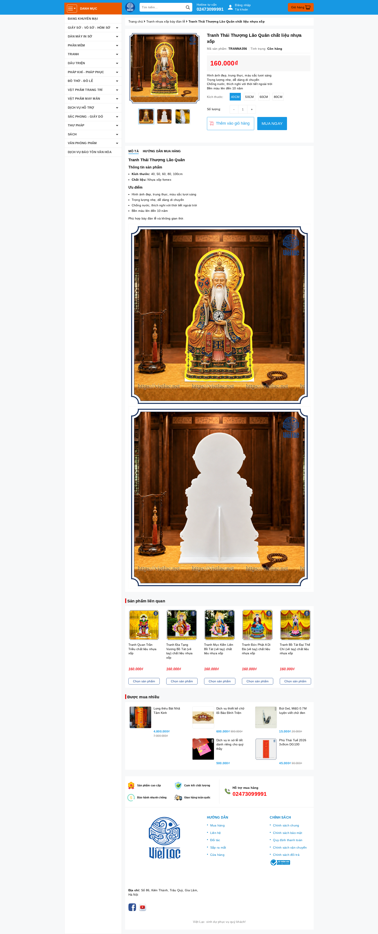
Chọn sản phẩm (144, 681)
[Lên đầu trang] (370, 926)
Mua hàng (217, 825)
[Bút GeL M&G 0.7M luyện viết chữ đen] (266, 717)
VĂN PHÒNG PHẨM (82, 143)
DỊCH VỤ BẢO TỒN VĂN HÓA (90, 152)
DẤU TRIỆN (76, 63)
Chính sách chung (286, 825)
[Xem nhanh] (144, 625)
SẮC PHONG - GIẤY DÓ (85, 116)
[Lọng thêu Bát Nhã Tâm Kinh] (140, 717)
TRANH (73, 54)
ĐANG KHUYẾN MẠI (83, 18)
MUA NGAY (272, 123)
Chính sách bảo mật (287, 833)
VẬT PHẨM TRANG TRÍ (85, 90)
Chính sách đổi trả (286, 854)
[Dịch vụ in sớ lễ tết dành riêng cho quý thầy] (203, 749)
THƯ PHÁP (76, 125)
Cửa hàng (217, 854)
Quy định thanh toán (287, 840)
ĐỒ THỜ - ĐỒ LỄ (80, 81)
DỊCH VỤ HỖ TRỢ (81, 107)
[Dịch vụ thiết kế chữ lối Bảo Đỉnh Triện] (203, 717)
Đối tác (215, 840)
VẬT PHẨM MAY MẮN (84, 98)
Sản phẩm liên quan (146, 601)
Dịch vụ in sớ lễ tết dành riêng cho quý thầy (230, 744)
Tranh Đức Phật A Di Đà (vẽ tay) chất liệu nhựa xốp (218, 649)
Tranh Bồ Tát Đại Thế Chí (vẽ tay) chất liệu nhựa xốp (257, 649)
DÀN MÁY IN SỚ (80, 36)
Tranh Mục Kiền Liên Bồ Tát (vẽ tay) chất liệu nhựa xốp (181, 649)
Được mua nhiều (143, 697)
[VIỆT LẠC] (130, 7)
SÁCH (72, 134)
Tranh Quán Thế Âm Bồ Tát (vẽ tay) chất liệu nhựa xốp (294, 649)
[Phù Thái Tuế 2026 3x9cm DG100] (266, 749)
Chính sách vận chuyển (290, 847)
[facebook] (133, 907)
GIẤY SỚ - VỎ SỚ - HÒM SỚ (89, 27)
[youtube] (143, 907)
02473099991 (210, 9)
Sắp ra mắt (218, 847)
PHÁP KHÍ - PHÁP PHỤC (86, 72)
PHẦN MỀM (76, 45)
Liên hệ (215, 833)
